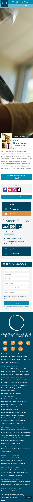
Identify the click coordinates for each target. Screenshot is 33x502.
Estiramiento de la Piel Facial (9, 463)
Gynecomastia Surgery (7, 396)
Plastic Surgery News (7, 469)
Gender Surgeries (6, 438)
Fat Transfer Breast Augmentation (11, 393)
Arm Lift (24, 369)
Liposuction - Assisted (15, 404)
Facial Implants (11, 390)
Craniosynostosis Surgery (22, 435)
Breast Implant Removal (22, 374)
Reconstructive (19, 354)
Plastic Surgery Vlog (7, 472)
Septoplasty (13, 448)
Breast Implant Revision (8, 377)
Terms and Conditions (14, 308)
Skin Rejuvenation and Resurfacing (11, 418)
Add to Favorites (16, 197)
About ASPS (5, 362)
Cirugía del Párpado (17, 460)
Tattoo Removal (20, 420)
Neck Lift (15, 409)
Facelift (3, 390)
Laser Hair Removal (6, 401)
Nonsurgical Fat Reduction (8, 415)
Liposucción (22, 463)
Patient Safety (6, 359)
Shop (17, 490)
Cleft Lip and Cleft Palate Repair (22, 432)
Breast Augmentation (7, 374)
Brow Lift (15, 379)
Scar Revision (5, 448)
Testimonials (15, 253)
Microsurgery (5, 443)
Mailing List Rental (6, 484)
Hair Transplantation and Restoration (12, 398)
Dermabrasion (23, 385)
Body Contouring (6, 371)
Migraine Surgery (15, 443)
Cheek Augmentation (21, 382)
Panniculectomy (19, 446)
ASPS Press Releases (7, 475)
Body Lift (15, 371)
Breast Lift (19, 377)
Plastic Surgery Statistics (21, 472)
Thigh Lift (4, 423)
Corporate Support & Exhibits (21, 484)
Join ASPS (12, 490)
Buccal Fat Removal (24, 379)
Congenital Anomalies (7, 435)
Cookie (21, 499)
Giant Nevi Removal (18, 438)
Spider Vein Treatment (7, 420)
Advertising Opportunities (9, 481)
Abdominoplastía (6, 458)
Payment (13, 214)
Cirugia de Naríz (5, 460)
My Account (4, 490)
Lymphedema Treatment (17, 440)
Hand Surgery (5, 440)
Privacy (14, 499)
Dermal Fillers (5, 388)
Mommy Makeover (6, 409)
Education (23, 490)
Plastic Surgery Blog (20, 469)
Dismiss (28, 497)
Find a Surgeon (22, 356)
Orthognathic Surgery (7, 446)
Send (16, 303)
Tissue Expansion (6, 451)
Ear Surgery (13, 388)
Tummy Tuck (19, 423)
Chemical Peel (5, 385)
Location (13, 249)
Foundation (14, 362)
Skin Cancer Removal (24, 448)
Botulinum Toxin (23, 371)
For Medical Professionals (12, 488)
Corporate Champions (24, 481)
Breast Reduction (6, 379)
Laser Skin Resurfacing (19, 401)
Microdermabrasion (21, 407)
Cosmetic (9, 354)
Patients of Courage (23, 359)
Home (3, 354)
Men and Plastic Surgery (8, 407)
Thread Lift (11, 423)
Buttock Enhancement (7, 382)
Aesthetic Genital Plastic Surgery (11, 369)
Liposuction (4, 404)
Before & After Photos (8, 356)
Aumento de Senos (17, 458)
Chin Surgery (14, 385)
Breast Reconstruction (22, 429)
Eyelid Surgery (22, 388)
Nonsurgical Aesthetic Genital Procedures (13, 412)
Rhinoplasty (21, 415)
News (14, 359)
